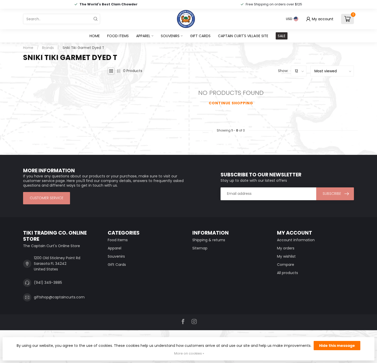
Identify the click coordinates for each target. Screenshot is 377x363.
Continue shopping (231, 103)
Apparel (143, 35)
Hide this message (337, 345)
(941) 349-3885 (48, 282)
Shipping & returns (208, 240)
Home (95, 35)
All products (287, 272)
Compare (285, 264)
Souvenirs (170, 35)
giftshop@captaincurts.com (59, 297)
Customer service (46, 197)
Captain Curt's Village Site (243, 35)
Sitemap (199, 248)
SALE (281, 35)
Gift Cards (200, 35)
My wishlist (286, 256)
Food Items (118, 35)
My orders (285, 248)
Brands (48, 47)
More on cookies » (189, 353)
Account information (296, 240)
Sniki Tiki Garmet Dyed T (83, 47)
